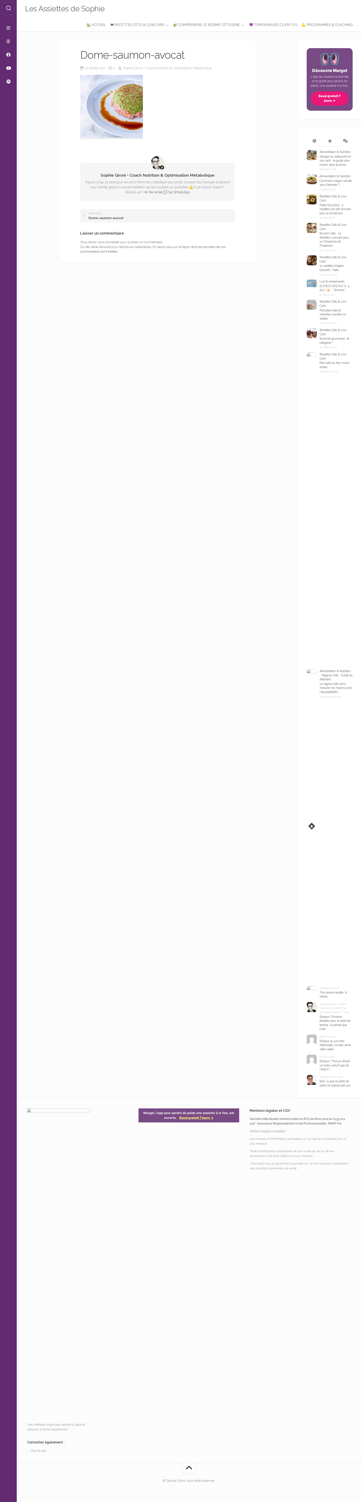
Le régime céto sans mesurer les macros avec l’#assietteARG (336, 688)
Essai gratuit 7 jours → (330, 98)
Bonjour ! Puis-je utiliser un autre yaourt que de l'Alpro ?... (335, 1065)
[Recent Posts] (314, 141)
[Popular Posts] (329, 141)
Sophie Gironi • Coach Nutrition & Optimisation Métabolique (167, 68)
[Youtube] (8, 68)
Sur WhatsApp (179, 192)
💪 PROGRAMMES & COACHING (327, 25)
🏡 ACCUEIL (96, 25)
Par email (155, 192)
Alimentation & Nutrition (335, 152)
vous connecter (108, 242)
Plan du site (38, 1450)
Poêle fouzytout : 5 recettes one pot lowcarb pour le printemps (335, 209)
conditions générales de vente (275, 1168)
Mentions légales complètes (268, 1131)
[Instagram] (8, 28)
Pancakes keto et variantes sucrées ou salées (333, 314)
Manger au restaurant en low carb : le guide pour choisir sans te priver (335, 160)
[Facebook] (8, 55)
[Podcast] (8, 81)
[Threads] (8, 41)
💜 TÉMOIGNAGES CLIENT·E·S (273, 25)
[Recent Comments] (345, 141)
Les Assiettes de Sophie (65, 8)
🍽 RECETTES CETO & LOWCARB (137, 25)
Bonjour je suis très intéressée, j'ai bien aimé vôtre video (335, 1045)
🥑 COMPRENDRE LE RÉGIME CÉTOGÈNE (206, 25)
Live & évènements (332, 281)
